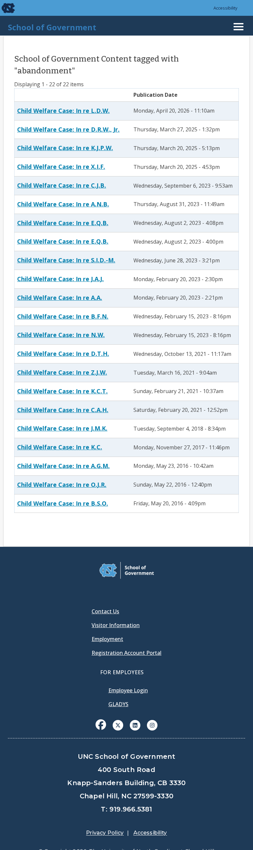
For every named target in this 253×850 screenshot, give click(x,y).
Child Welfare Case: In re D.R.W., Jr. (68, 129)
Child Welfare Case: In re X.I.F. (61, 167)
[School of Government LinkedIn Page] (135, 724)
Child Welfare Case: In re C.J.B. (61, 185)
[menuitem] (100, 729)
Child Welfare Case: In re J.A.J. (60, 279)
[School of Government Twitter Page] (118, 724)
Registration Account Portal (126, 652)
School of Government (52, 27)
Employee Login (128, 690)
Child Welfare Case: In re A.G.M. (63, 466)
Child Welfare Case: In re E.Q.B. (62, 223)
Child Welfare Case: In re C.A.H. (62, 410)
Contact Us (105, 611)
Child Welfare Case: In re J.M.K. (62, 428)
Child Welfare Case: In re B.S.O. (62, 503)
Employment (107, 639)
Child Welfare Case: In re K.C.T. (62, 391)
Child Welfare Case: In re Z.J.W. (62, 372)
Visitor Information (116, 625)
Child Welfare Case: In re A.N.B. (63, 204)
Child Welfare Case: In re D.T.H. (63, 354)
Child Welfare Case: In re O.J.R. (61, 485)
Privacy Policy (105, 833)
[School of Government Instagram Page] (152, 724)
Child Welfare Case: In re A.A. (59, 298)
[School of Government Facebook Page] (100, 724)
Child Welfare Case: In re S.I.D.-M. (66, 260)
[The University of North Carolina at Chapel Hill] (4, 8)
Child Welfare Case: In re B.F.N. (62, 316)
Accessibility (225, 8)
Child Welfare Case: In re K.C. (59, 447)
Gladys (118, 704)
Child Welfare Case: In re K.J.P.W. (65, 148)
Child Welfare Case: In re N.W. (61, 335)
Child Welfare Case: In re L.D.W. (63, 111)
